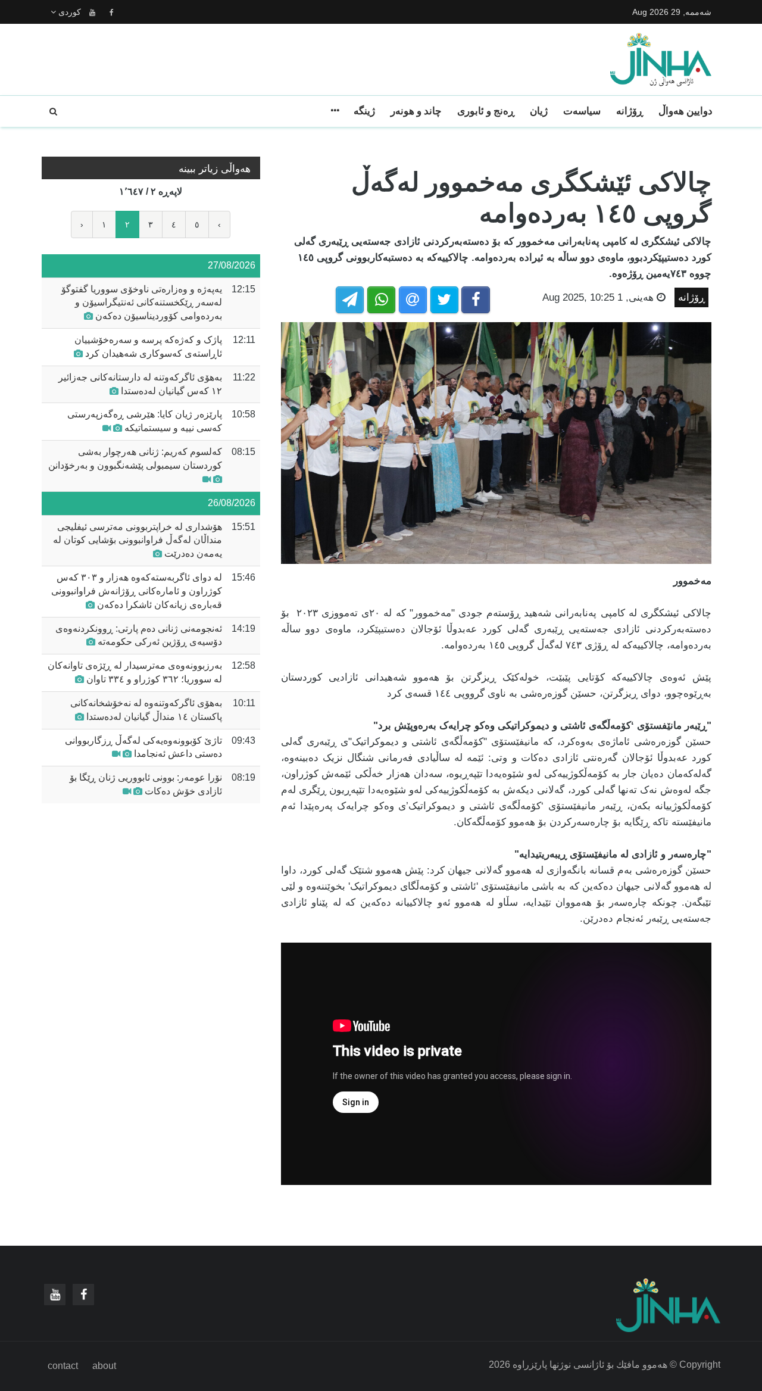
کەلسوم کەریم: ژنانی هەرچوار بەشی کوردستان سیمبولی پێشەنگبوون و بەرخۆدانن (135, 458)
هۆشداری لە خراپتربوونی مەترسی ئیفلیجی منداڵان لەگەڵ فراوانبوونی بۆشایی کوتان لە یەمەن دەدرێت (137, 540)
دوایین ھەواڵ (685, 111)
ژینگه (364, 111)
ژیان (539, 111)
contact (63, 1366)
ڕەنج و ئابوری (485, 111)
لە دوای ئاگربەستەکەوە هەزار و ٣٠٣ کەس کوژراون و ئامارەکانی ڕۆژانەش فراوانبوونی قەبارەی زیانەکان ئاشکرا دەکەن (136, 591)
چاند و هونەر (416, 111)
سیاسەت (582, 111)
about (104, 1366)
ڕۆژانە (629, 111)
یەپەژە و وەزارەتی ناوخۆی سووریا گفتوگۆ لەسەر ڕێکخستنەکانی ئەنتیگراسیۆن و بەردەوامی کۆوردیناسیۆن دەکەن (141, 303)
